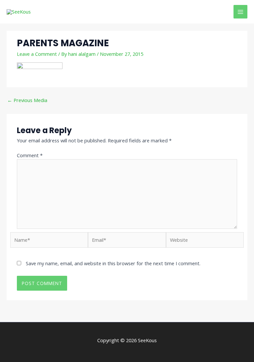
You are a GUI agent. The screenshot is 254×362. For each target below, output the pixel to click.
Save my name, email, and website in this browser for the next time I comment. (113, 263)
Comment (30, 155)
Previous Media (27, 100)
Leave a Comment (37, 54)
